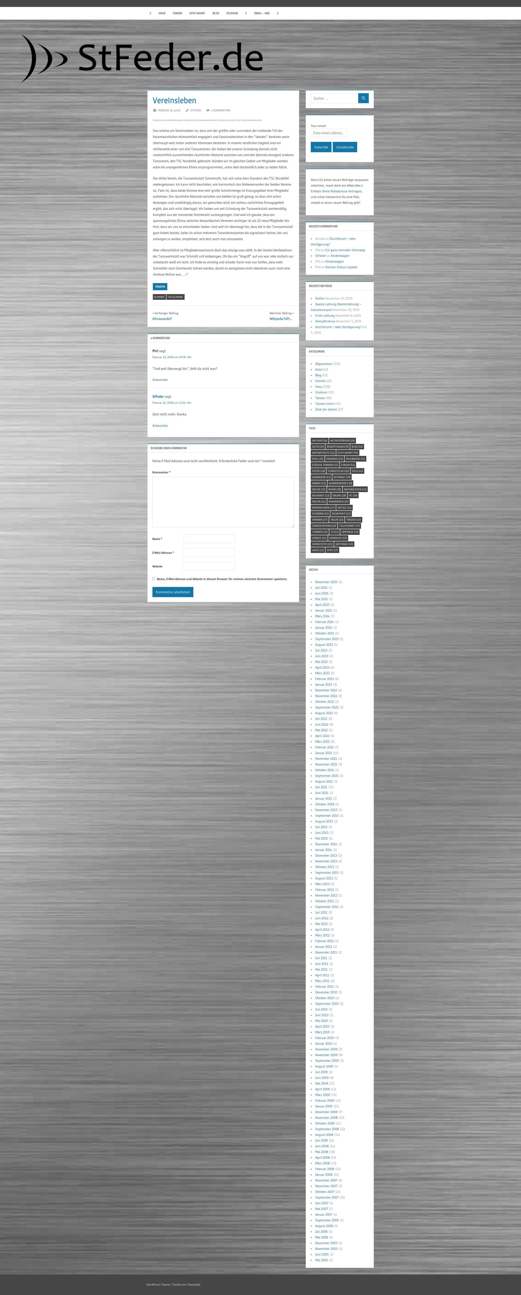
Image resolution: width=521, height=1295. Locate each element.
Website (157, 566)
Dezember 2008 (326, 1112)
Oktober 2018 (324, 804)
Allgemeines (323, 364)
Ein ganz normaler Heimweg (345, 250)
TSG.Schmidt (175, 297)
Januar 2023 (323, 684)
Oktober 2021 (324, 770)
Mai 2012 (321, 924)
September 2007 (327, 1197)
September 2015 (327, 815)
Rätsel (344, 507)
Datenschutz (323, 452)
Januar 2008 (323, 1174)
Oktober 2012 (324, 901)
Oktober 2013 (324, 867)
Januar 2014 (323, 850)
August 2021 (324, 781)
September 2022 (326, 707)
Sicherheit (341, 513)
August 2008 (324, 1135)
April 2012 (322, 929)
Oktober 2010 (324, 998)
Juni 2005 (322, 1254)
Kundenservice (340, 483)
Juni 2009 (322, 1078)
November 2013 (326, 861)
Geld (357, 471)
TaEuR (337, 519)
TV (335, 531)
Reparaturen (323, 507)
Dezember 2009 (326, 1049)
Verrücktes (322, 544)
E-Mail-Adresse (163, 553)
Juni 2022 (321, 724)
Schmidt (159, 297)
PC (353, 495)
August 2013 (324, 878)
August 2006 (324, 1226)
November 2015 (326, 810)
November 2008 (326, 1117)
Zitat (332, 550)
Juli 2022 (321, 719)
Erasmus (334, 458)
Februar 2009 (324, 1100)
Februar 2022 (324, 747)
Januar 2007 (323, 1214)
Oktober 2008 (324, 1123)
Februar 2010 (324, 1038)
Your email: (318, 126)
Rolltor (320, 298)
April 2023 (322, 667)
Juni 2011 (321, 964)
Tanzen (177, 13)
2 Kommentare (220, 110)
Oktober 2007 (324, 1192)
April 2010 (322, 1026)
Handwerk (321, 477)
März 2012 (322, 935)
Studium (232, 13)
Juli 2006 (321, 1231)
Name (157, 539)
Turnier (320, 531)
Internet (342, 477)
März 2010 (322, 1032)
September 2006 (327, 1220)
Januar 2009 (323, 1106)
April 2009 (322, 1089)
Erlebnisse (355, 458)
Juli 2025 (321, 588)
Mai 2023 (321, 662)
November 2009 (326, 1055)
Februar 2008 (324, 1169)
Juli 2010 (321, 1009)
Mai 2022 (321, 730)
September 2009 (327, 1061)
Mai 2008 (321, 1152)
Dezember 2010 (326, 992)
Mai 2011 (321, 969)
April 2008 (322, 1157)
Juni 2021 (321, 793)
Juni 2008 (322, 1146)
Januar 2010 (323, 1043)
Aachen (319, 440)
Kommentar (161, 472)
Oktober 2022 (324, 701)
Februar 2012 (324, 941)
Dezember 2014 (326, 844)
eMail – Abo (262, 13)
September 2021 (326, 776)
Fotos (318, 471)
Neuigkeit (320, 495)
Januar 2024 (323, 627)
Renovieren (339, 501)
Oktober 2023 (324, 633)
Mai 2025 (321, 599)
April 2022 (322, 736)
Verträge (344, 544)
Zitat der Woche (326, 409)
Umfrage (350, 531)
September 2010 (327, 1004)
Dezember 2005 (326, 1243)
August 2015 (324, 821)
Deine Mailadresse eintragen (342, 191)
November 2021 (326, 764)
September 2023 (326, 639)
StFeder (195, 110)
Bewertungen (338, 446)
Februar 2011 (324, 986)
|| (150, 13)
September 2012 (326, 907)
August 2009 (324, 1066)
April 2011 (322, 975)
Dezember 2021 (326, 758)
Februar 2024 (324, 622)
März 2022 (322, 741)
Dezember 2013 (326, 855)
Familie (320, 381)
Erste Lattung (325, 315)
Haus (162, 13)
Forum (348, 464)
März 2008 (322, 1163)
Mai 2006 (321, 1237)
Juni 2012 (321, 918)
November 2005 (326, 1249)
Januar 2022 (323, 753)
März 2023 (322, 673)
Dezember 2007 (326, 1180)
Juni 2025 (321, 593)
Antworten (160, 380)
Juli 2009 (321, 1072)
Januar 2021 (323, 798)
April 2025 (322, 605)
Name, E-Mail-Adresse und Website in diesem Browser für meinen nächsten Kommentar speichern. (222, 579)
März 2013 (322, 884)
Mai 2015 (321, 838)
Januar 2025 (323, 610)
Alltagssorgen (342, 440)
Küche (318, 489)
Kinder (319, 483)
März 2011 (322, 981)
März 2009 (322, 1095)
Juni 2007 (321, 1203)
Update (319, 538)
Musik (334, 489)
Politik (319, 501)
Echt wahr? (197, 13)
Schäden (320, 513)
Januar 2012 (323, 947)
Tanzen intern (325, 404)
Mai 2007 (321, 1209)
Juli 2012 (321, 912)
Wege (318, 550)
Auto (318, 369)
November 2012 (326, 895)
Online (339, 495)
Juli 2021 (321, 787)
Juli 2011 (321, 958)
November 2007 (326, 1186)
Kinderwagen (340, 256)
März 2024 (322, 616)
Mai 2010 (321, 1021)
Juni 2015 (321, 833)
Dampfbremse (325, 321)
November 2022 (326, 696)
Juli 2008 (321, 1140)
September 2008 (327, 1129)
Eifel (317, 458)
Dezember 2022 (326, 690)
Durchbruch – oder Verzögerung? (338, 327)
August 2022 (324, 713)
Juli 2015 (321, 827)
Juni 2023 (321, 656)
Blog (215, 13)
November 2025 (326, 582)
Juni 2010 (321, 1015)
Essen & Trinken (325, 464)
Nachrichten (355, 489)
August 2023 (324, 645)
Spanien (319, 519)
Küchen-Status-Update (341, 267)
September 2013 (326, 872)
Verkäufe (338, 538)
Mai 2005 (321, 1260)
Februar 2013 (324, 890)
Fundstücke (338, 471)
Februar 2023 (324, 679)
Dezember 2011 (326, 952)
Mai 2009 (321, 1083)
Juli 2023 (321, 650)
